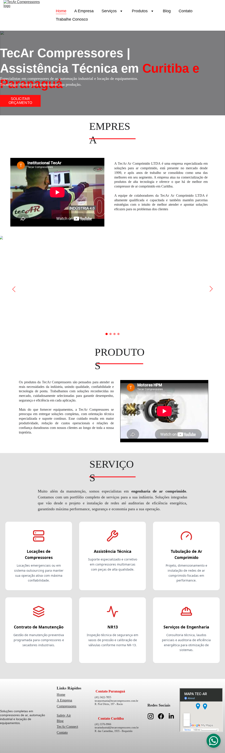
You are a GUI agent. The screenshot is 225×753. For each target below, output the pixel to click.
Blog (167, 11)
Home (61, 11)
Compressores (66, 706)
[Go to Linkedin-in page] (171, 716)
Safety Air (64, 715)
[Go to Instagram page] (153, 716)
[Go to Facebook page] (163, 716)
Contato (185, 11)
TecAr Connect (67, 726)
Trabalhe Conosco (72, 19)
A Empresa (84, 11)
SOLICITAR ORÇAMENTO (20, 101)
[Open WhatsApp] (214, 741)
